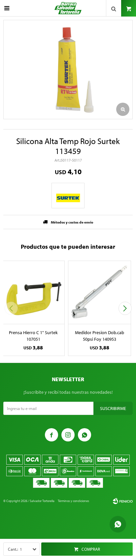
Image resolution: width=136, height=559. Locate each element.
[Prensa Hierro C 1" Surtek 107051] (33, 292)
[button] (124, 308)
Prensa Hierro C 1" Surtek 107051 (33, 336)
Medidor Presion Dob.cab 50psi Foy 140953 (99, 336)
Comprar (91, 549)
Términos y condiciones (73, 501)
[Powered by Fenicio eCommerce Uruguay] (123, 501)
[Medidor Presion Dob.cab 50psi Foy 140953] (99, 292)
